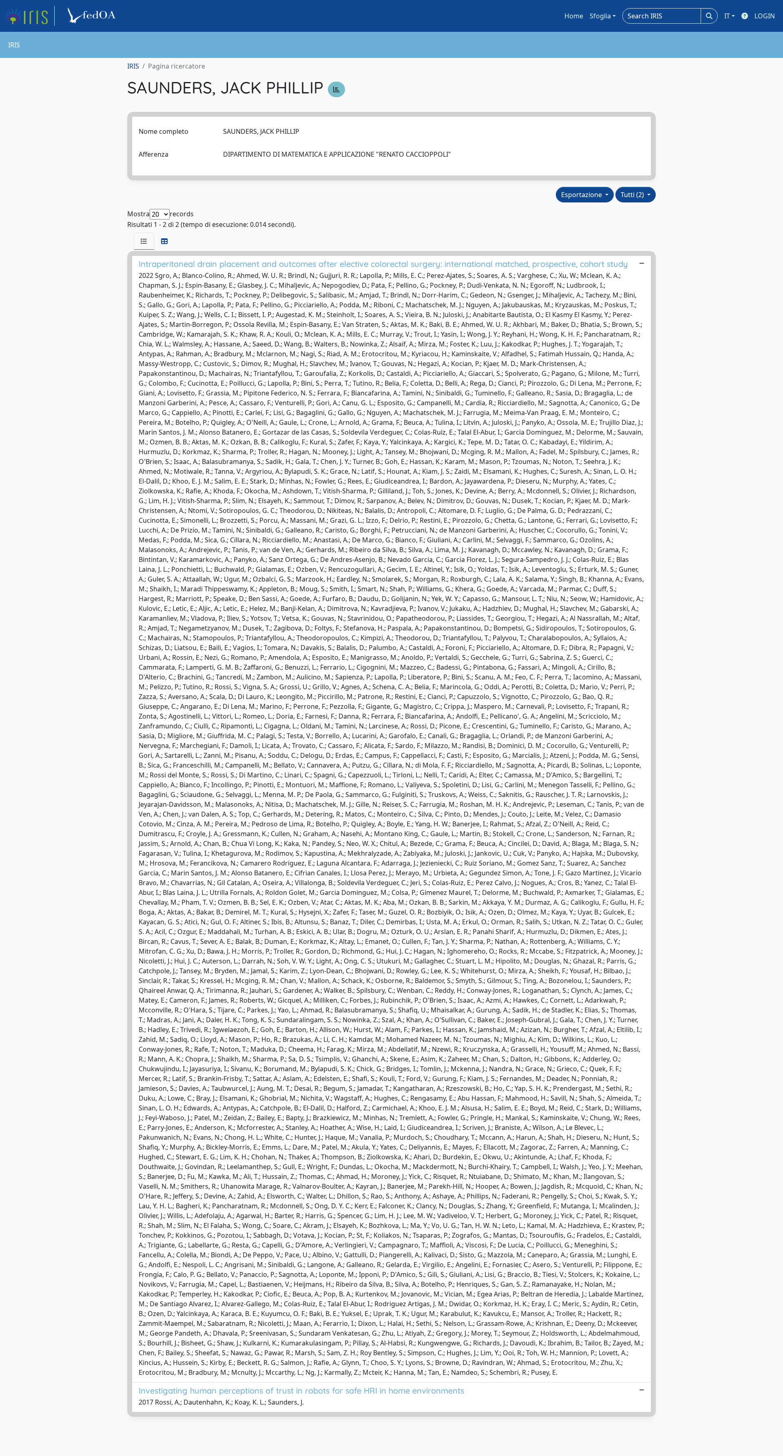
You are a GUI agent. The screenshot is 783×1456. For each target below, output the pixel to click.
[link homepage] (30, 16)
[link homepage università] (93, 16)
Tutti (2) (633, 194)
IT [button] (727, 15)
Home (573, 15)
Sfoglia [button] (600, 15)
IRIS (133, 66)
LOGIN (764, 15)
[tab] (144, 241)
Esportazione (582, 194)
